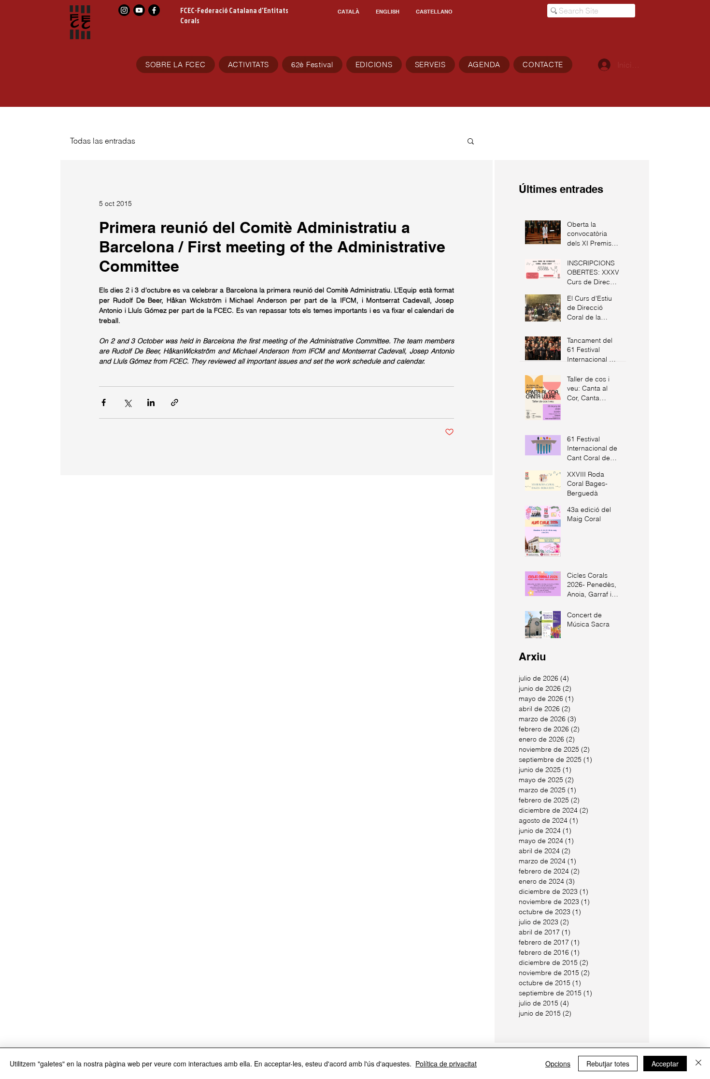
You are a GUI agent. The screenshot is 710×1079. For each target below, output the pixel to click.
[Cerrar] (698, 1063)
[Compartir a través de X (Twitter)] (127, 402)
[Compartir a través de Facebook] (103, 402)
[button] (470, 141)
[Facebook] (154, 10)
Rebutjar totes (607, 1063)
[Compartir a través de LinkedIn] (151, 402)
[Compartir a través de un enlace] (174, 402)
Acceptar (665, 1063)
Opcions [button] (557, 1063)
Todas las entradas (102, 141)
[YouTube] (139, 10)
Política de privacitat (446, 1063)
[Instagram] (124, 10)
